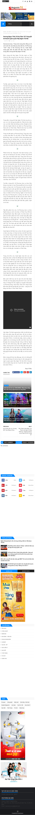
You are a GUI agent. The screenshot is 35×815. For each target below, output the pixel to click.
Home (4, 31)
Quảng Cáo (9, 571)
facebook (30, 442)
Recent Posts (26, 571)
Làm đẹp (4, 642)
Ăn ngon (4, 628)
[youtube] (27, 1)
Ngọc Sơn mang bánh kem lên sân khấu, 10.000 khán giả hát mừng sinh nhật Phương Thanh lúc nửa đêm (16, 403)
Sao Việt (9, 31)
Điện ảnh (4, 633)
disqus (25, 442)
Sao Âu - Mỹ (4, 644)
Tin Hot (4, 655)
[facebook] (23, 1)
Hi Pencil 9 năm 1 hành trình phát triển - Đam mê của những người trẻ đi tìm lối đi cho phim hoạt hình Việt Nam (20, 554)
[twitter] (25, 1)
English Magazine (6, 639)
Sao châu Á (4, 647)
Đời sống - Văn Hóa (6, 636)
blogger (18, 442)
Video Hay (4, 658)
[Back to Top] (18, 811)
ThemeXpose (20, 813)
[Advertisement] (17, 517)
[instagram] (29, 1)
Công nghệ (5, 631)
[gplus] (32, 1)
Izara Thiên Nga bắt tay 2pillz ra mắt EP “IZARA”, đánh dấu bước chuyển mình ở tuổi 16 (16, 419)
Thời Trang (5, 653)
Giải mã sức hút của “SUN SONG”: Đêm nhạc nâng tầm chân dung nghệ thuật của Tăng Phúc (17, 388)
